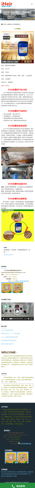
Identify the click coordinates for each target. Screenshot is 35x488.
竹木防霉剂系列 (16, 24)
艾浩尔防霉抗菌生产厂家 (24, 474)
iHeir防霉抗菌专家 (20, 472)
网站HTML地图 (5, 476)
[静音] (29, 319)
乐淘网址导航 (11, 472)
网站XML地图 (13, 476)
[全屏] (31, 319)
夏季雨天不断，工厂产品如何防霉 (10, 333)
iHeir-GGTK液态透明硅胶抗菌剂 (9, 337)
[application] (17, 311)
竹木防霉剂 (10, 129)
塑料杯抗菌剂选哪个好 (7, 344)
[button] (17, 311)
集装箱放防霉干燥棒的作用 (8, 340)
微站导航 (3, 472)
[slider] (16, 318)
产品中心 (8, 16)
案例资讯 (10, 24)
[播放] (3, 319)
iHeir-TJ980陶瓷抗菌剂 (7, 330)
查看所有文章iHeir (9, 254)
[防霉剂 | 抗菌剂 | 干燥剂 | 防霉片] (6, 4)
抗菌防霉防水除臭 (11, 474)
